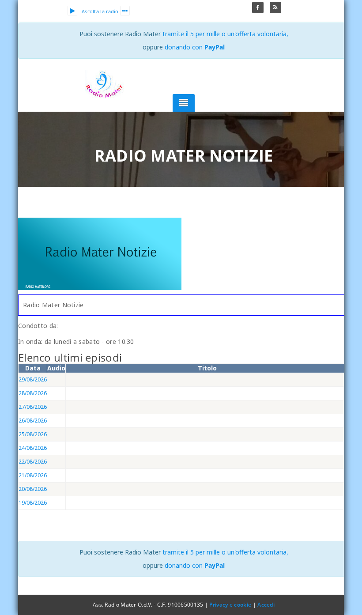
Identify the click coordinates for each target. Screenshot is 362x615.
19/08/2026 (33, 502)
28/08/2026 (33, 393)
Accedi (266, 604)
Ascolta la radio (100, 11)
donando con (195, 47)
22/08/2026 (33, 461)
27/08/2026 (33, 407)
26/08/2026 (33, 420)
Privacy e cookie (230, 604)
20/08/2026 (33, 489)
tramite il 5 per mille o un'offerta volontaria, (225, 34)
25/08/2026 (33, 434)
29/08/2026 (33, 379)
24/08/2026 (33, 448)
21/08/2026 (33, 475)
